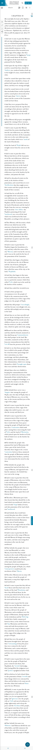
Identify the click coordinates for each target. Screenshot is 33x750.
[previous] (8, 748)
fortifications (9, 185)
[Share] (2, 31)
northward (8, 214)
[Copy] (2, 29)
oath (11, 701)
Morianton (24, 432)
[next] (24, 748)
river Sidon (19, 210)
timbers (7, 70)
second (17, 666)
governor (15, 699)
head (6, 588)
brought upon (22, 364)
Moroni (10, 252)
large (15, 505)
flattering (25, 617)
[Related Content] (26, 7)
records (25, 677)
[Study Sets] (19, 7)
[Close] (2, 22)
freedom (17, 706)
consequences (9, 569)
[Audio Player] (27, 744)
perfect (10, 671)
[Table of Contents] (2, 7)
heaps (28, 55)
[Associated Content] (32, 16)
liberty (19, 571)
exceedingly (25, 305)
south (26, 139)
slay (9, 624)
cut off (7, 344)
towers (18, 96)
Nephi (19, 145)
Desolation (21, 590)
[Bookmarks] (22, 7)
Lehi (10, 282)
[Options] (29, 7)
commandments (23, 335)
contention (15, 427)
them (27, 683)
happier (7, 392)
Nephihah (12, 272)
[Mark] (2, 25)
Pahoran (8, 726)
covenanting (12, 644)
